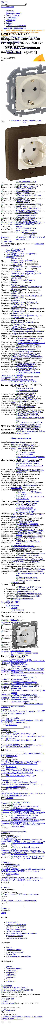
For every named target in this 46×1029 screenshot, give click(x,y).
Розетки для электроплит (16, 938)
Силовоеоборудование (12, 799)
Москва (4, 2)
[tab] (25, 252)
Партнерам (10, 20)
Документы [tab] (11, 254)
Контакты (10, 11)
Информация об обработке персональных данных (22, 1016)
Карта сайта (11, 954)
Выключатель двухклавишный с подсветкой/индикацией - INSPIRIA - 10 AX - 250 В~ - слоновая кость (23, 823)
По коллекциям (17, 610)
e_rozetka (4, 1001)
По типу (14, 608)
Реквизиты (10, 977)
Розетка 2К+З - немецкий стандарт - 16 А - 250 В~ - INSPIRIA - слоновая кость (22, 671)
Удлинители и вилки (14, 936)
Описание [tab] (10, 252)
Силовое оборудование (15, 927)
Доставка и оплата (13, 13)
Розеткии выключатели (12, 604)
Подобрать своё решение (11, 651)
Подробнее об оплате (10, 622)
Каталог (9, 966)
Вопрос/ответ (11, 972)
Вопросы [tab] (9, 257)
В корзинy (5, 237)
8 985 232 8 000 (7, 7)
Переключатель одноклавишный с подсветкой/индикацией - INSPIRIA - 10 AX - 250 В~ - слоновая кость (23, 852)
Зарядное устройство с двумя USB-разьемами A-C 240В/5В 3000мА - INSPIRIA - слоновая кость (22, 879)
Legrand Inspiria (31, 271)
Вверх (3, 913)
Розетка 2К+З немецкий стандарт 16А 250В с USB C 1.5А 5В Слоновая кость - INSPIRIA (22, 771)
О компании (11, 17)
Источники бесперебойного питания (21, 933)
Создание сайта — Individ (11, 1019)
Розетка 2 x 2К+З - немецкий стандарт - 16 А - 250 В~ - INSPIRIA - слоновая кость (22, 721)
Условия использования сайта (18, 956)
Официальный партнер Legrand (14, 988)
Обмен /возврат (12, 15)
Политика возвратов (14, 952)
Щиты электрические (15, 931)
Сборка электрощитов (21, 438)
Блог (8, 979)
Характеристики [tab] (13, 250)
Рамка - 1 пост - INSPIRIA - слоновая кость (19, 901)
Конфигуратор (12, 922)
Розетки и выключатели (16, 925)
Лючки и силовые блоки (16, 929)
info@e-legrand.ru (8, 1010)
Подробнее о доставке (10, 602)
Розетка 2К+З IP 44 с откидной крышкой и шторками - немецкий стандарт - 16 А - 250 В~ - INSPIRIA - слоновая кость (21, 697)
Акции (9, 947)
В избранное (6, 241)
